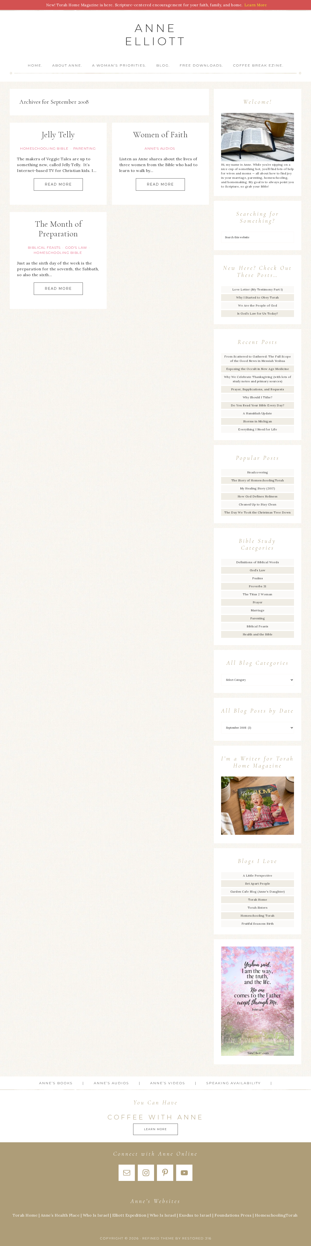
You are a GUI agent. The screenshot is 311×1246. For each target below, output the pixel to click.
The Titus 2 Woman (257, 594)
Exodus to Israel (195, 1215)
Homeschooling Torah (258, 915)
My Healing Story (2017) (257, 488)
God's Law (76, 247)
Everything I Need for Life (257, 429)
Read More (58, 184)
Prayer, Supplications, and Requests (257, 389)
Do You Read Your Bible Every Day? (258, 405)
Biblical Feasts (44, 247)
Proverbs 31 (257, 586)
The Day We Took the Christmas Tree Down (257, 512)
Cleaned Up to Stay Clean (257, 504)
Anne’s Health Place (60, 1215)
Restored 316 (196, 1238)
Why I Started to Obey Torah (257, 297)
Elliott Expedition (129, 1215)
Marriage (258, 610)
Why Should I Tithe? (258, 397)
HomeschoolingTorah (276, 1215)
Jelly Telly (58, 135)
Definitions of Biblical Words (257, 562)
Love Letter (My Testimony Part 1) (257, 289)
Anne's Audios (160, 148)
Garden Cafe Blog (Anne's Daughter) (257, 891)
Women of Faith (160, 135)
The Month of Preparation (58, 229)
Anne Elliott (155, 34)
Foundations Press (233, 1215)
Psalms (257, 578)
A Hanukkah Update (257, 413)
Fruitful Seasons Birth (258, 923)
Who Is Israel (96, 1215)
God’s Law (258, 570)
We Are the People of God (257, 305)
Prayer (258, 602)
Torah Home (257, 899)
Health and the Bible (258, 634)
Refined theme (158, 1238)
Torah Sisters (258, 907)
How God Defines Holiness (258, 496)
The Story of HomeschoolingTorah (257, 480)
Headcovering (257, 472)
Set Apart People (257, 883)
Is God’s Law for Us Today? (257, 313)
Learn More (155, 1129)
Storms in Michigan (257, 421)
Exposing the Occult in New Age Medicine (257, 369)
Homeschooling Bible (44, 148)
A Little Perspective (257, 875)
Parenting (84, 148)
